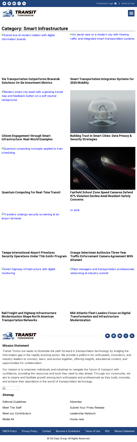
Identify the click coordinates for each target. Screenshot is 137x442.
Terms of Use (92, 431)
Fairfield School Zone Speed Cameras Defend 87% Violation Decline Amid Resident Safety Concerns (101, 196)
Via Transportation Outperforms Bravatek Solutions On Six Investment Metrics (31, 80)
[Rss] (24, 3)
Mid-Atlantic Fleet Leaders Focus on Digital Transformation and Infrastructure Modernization (100, 316)
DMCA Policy (10, 431)
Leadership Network (83, 413)
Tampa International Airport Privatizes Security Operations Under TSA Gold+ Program (34, 254)
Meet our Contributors (17, 413)
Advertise (76, 401)
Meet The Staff (12, 407)
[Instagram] (19, 3)
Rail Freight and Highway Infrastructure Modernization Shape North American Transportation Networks (29, 316)
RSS (107, 431)
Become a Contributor (68, 431)
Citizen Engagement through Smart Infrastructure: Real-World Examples (27, 137)
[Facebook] (14, 3)
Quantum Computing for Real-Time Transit (31, 192)
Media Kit (8, 419)
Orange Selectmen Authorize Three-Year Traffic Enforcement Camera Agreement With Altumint (101, 256)
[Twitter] (4, 3)
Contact (46, 431)
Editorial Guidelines (14, 401)
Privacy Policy (29, 431)
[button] (131, 13)
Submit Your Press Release (87, 407)
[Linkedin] (9, 3)
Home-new (77, 419)
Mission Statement (124, 431)
